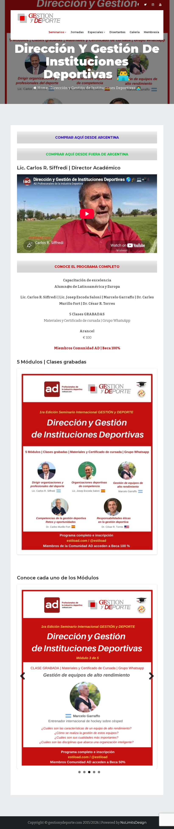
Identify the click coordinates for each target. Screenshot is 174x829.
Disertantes (117, 32)
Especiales (96, 32)
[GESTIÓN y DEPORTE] (39, 17)
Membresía (151, 32)
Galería (135, 32)
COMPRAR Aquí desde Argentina (87, 138)
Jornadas (77, 32)
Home (42, 88)
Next (150, 461)
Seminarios (57, 32)
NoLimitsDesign (133, 823)
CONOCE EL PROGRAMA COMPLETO (87, 267)
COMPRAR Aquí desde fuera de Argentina (87, 154)
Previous (24, 461)
